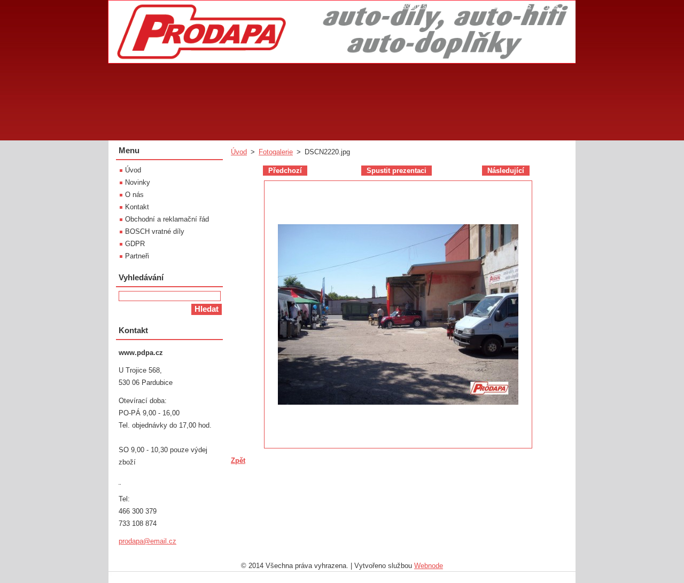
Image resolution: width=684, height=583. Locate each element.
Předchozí (285, 171)
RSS (524, 6)
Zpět (238, 460)
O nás (134, 195)
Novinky (137, 182)
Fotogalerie (276, 152)
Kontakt (137, 207)
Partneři (137, 256)
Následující (505, 171)
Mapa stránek (481, 6)
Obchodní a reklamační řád (167, 219)
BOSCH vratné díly (154, 231)
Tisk (552, 6)
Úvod (239, 152)
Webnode (428, 566)
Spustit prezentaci (396, 171)
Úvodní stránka (422, 6)
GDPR (135, 244)
